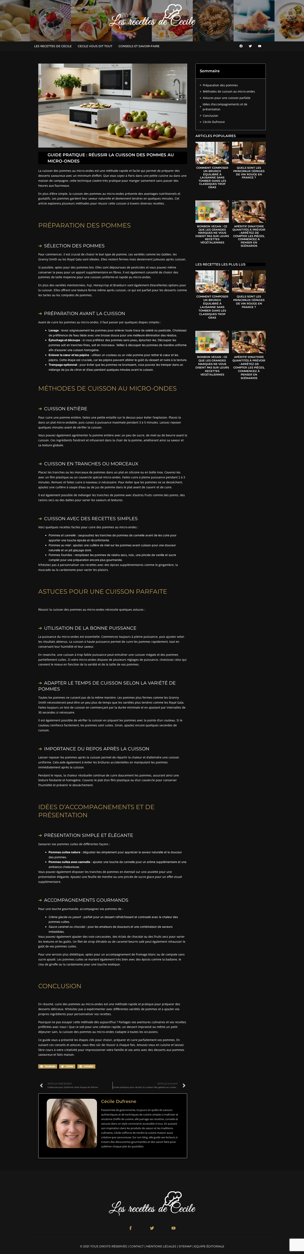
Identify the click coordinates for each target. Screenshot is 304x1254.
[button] (47, 1066)
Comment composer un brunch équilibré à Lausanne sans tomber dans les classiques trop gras (212, 177)
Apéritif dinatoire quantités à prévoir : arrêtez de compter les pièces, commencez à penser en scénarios (248, 236)
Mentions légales (161, 1246)
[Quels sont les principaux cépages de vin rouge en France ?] (249, 153)
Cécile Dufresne (214, 122)
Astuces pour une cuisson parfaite (226, 98)
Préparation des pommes (220, 85)
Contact (136, 1246)
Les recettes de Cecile (53, 46)
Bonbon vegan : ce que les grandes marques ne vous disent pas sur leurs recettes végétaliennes (212, 234)
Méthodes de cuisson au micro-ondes (229, 91)
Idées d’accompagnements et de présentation (225, 106)
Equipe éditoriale (209, 1246)
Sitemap (185, 1246)
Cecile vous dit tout (95, 46)
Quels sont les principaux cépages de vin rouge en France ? (249, 172)
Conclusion (210, 116)
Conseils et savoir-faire (138, 46)
